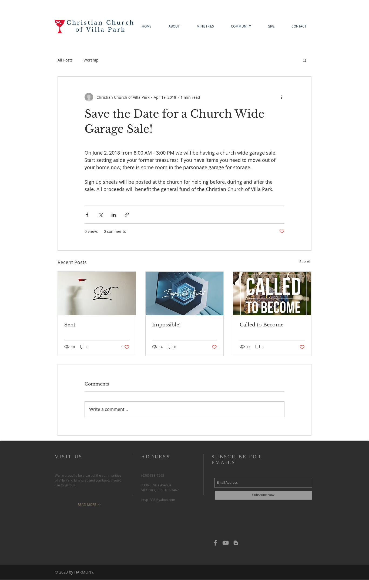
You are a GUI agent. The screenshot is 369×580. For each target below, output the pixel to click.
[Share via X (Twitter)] (100, 214)
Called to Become (261, 325)
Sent (69, 325)
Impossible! (166, 325)
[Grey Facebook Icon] (215, 543)
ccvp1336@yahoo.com (158, 499)
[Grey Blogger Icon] (236, 543)
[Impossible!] (185, 293)
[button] (304, 60)
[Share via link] (126, 214)
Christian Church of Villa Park (100, 26)
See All (305, 261)
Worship (91, 60)
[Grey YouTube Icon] (225, 543)
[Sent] (97, 293)
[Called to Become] (272, 293)
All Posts (65, 60)
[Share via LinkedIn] (113, 214)
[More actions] (281, 97)
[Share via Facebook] (87, 214)
